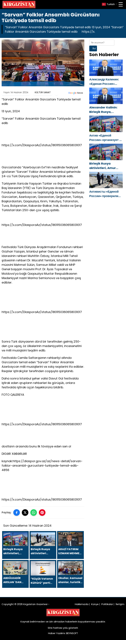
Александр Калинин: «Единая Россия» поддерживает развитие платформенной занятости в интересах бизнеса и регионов (105, 81)
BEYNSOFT (72, 633)
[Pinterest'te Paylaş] (42, 512)
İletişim (120, 604)
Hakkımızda (81, 604)
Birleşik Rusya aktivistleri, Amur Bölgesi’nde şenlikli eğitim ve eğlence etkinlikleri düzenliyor (106, 165)
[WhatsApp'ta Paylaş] (33, 512)
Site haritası (55, 628)
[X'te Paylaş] (25, 512)
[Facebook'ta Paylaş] (16, 512)
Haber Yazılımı (56, 633)
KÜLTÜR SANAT (43, 92)
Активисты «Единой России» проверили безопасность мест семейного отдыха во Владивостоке (105, 193)
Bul (94, 48)
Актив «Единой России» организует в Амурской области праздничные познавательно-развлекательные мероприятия (105, 137)
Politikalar (107, 604)
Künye (95, 604)
